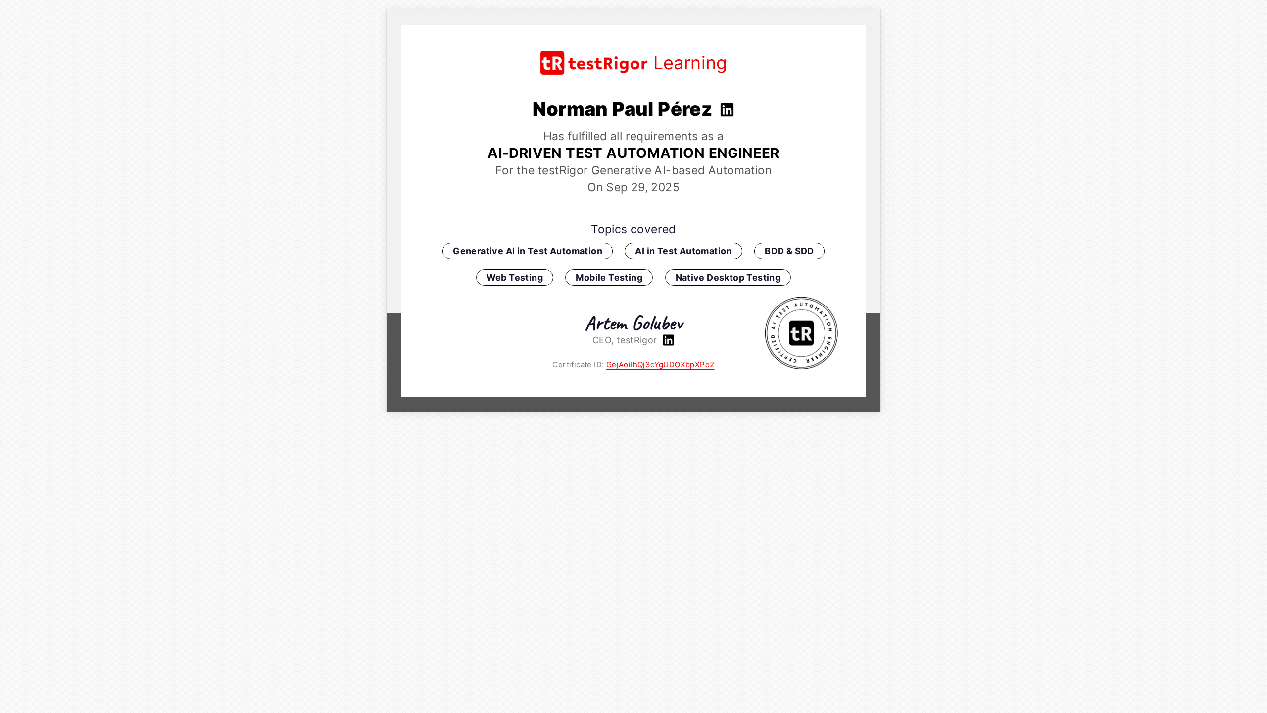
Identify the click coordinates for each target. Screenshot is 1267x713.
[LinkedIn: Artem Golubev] (667, 340)
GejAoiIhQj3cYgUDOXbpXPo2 (660, 364)
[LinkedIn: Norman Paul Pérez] (725, 109)
